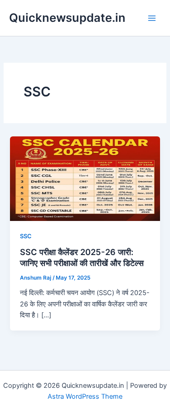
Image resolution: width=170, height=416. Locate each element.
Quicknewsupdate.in (67, 17)
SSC (25, 236)
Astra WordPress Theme (85, 396)
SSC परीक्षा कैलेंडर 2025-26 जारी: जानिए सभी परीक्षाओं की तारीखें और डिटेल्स (82, 257)
